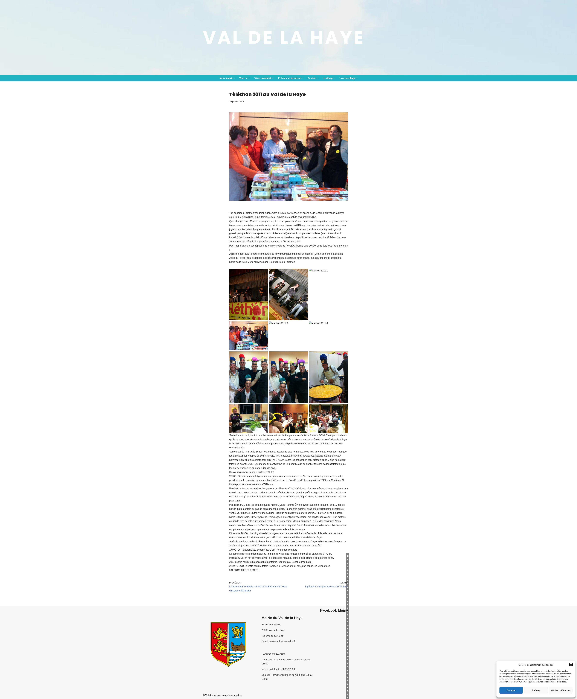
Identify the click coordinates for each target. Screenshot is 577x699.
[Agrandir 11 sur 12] (303, 408)
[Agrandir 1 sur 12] (264, 272)
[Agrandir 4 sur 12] (264, 325)
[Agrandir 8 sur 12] (303, 355)
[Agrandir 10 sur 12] (264, 408)
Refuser (536, 690)
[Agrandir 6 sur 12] (343, 325)
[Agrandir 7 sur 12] (264, 355)
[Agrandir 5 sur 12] (303, 325)
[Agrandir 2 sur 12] (303, 272)
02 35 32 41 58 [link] (275, 635)
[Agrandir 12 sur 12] (343, 408)
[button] (570, 664)
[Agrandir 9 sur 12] (343, 355)
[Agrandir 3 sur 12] (343, 272)
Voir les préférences (561, 690)
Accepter (511, 690)
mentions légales (232, 695)
